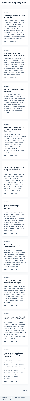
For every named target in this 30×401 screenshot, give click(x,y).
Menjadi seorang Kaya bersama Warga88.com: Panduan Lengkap (14, 169)
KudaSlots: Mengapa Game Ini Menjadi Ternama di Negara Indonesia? (14, 354)
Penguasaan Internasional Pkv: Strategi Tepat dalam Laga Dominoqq (14, 129)
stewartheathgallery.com (14, 2)
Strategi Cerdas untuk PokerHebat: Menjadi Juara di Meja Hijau (14, 206)
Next (24, 390)
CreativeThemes (6, 399)
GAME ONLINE (7, 12)
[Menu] (27, 2)
